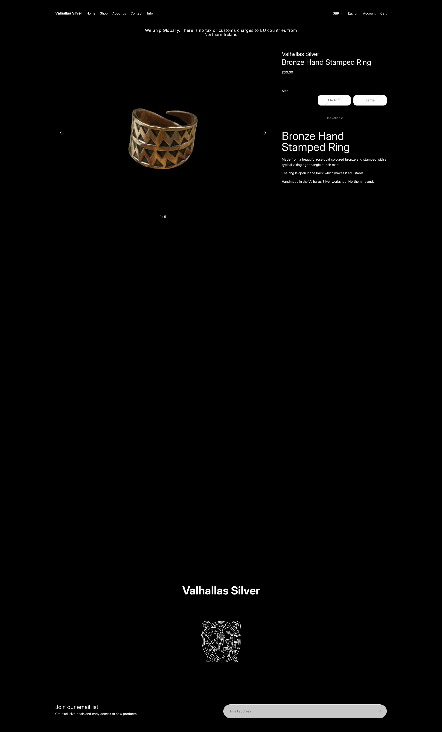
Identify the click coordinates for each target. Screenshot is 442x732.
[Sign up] (380, 711)
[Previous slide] (60, 134)
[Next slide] (265, 134)
